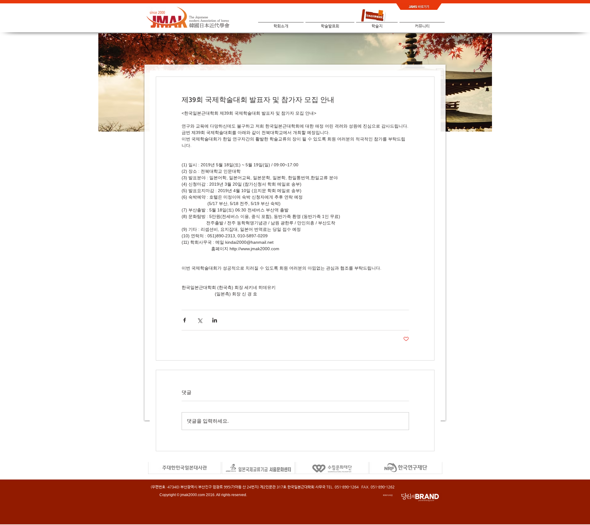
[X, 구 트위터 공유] (200, 320)
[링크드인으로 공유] (215, 320)
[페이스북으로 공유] (184, 320)
